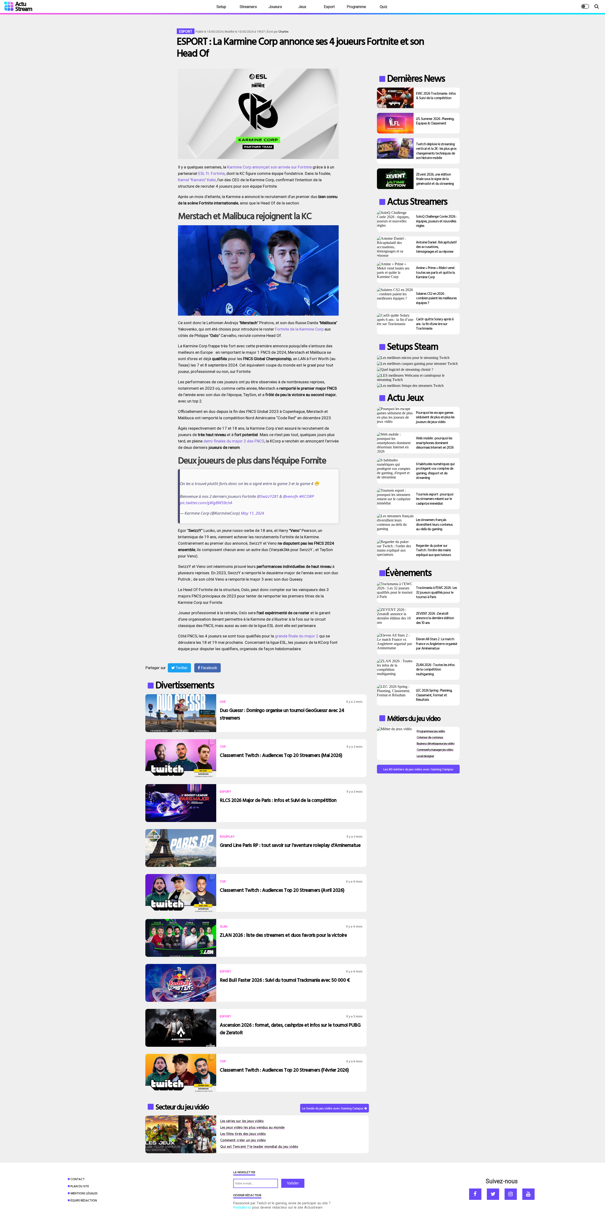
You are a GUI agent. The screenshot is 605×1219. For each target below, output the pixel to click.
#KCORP (306, 496)
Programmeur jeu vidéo (431, 731)
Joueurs (275, 6)
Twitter (181, 668)
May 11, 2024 (252, 513)
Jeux (302, 6)
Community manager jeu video (435, 749)
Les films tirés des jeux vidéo (243, 1133)
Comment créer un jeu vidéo (243, 1140)
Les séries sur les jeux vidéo (242, 1121)
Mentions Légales (84, 1193)
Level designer (425, 755)
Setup (221, 6)
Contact (77, 1179)
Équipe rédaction (83, 1200)
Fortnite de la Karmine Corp (299, 329)
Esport (329, 6)
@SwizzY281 (267, 496)
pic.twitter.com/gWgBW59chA (206, 502)
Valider (293, 1183)
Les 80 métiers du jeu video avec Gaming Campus (418, 769)
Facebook (208, 668)
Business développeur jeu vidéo (435, 743)
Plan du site (79, 1186)
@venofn (290, 496)
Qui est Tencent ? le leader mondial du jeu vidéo (259, 1146)
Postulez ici (242, 1207)
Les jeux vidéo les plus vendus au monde (252, 1127)
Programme (356, 6)
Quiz (383, 6)
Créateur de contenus (430, 737)
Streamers (248, 6)
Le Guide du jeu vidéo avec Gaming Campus (333, 1108)
